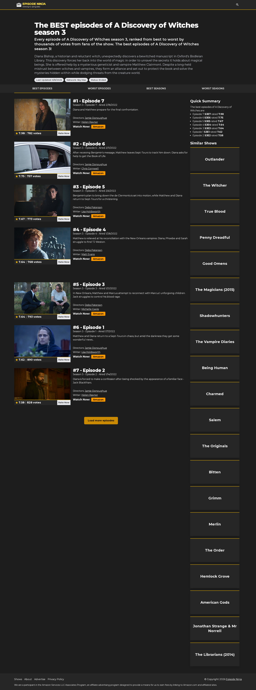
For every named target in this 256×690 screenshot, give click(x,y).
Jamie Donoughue (96, 118)
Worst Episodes (99, 88)
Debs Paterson (93, 207)
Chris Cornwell (90, 168)
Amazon (98, 126)
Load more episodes (101, 420)
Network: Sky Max (76, 80)
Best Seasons (156, 88)
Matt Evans (88, 254)
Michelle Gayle (90, 309)
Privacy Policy (56, 679)
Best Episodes (42, 88)
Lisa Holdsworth (90, 211)
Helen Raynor (89, 122)
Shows (18, 679)
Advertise (39, 679)
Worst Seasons (213, 88)
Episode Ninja (234, 679)
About (28, 679)
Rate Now (63, 133)
